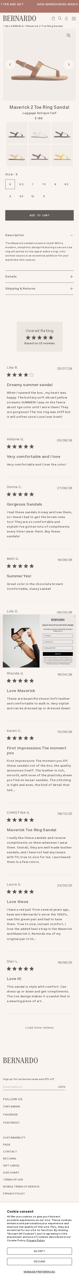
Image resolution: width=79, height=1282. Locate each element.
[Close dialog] (74, 616)
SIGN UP (58, 654)
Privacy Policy (36, 1240)
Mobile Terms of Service (65, 663)
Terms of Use (55, 663)
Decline (39, 1261)
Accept (39, 1251)
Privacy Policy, (50, 663)
